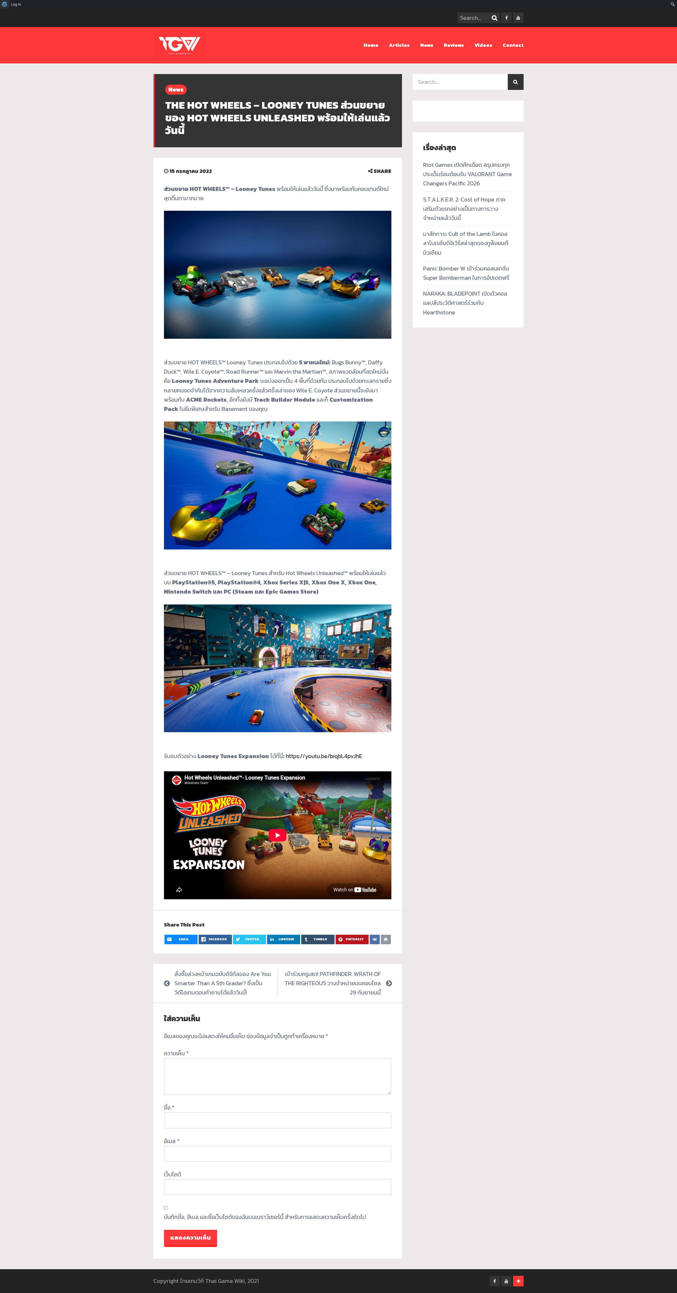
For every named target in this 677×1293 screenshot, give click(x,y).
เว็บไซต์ (172, 1174)
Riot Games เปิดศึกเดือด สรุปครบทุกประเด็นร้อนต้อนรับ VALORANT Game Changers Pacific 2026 (467, 174)
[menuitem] (4, 4)
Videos (483, 45)
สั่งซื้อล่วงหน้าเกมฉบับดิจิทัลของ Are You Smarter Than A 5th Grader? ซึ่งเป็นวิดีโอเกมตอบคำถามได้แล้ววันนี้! (223, 983)
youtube (518, 17)
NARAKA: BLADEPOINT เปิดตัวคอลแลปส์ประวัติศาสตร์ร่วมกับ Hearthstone (465, 303)
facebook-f (506, 17)
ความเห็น (176, 1053)
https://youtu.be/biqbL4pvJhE (324, 756)
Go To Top (518, 1281)
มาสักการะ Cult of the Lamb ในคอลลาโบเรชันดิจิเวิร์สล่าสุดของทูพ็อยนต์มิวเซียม (465, 243)
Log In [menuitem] (16, 4)
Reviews (454, 45)
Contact (513, 45)
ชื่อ (169, 1107)
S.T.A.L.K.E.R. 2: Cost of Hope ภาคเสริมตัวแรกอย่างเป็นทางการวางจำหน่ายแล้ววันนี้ (464, 208)
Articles (399, 45)
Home (371, 45)
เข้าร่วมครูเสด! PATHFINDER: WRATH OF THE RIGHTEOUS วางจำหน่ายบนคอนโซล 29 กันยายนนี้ (333, 983)
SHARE (382, 171)
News (426, 45)
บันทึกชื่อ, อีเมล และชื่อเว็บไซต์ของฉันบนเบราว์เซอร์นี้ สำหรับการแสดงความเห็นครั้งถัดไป (265, 1217)
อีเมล (172, 1141)
